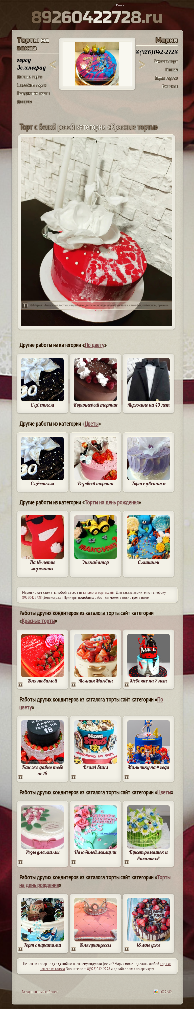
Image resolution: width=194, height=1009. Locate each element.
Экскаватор (95, 562)
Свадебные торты (31, 85)
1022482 (165, 991)
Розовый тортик (95, 483)
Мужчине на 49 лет (148, 405)
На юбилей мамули (95, 852)
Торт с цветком (148, 483)
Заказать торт (166, 61)
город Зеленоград (31, 63)
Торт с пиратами (42, 945)
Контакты (170, 86)
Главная (172, 69)
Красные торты (38, 621)
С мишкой (148, 562)
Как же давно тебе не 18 (42, 770)
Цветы (92, 423)
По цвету (94, 345)
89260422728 (32, 597)
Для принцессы (95, 945)
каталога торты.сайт (99, 592)
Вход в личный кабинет (40, 991)
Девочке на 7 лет (148, 680)
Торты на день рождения (112, 502)
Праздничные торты (33, 93)
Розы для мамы (42, 852)
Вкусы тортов (166, 78)
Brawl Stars (95, 767)
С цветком (42, 405)
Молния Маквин (95, 680)
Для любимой (42, 680)
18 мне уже (148, 945)
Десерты (24, 101)
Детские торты (29, 76)
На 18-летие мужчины (42, 565)
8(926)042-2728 (98, 968)
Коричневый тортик (95, 405)
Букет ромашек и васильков (148, 855)
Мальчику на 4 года (148, 767)
